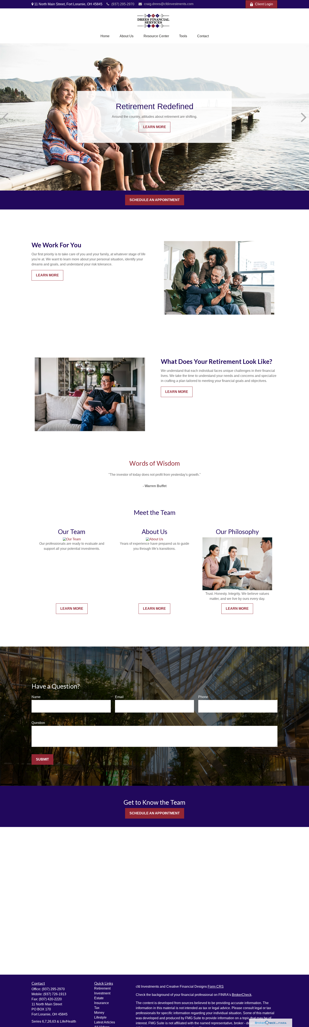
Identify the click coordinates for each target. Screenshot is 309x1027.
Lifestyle (100, 1017)
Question (38, 723)
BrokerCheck (241, 995)
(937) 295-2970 (122, 4)
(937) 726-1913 (54, 994)
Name (36, 697)
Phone (203, 697)
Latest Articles (104, 1022)
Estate (99, 998)
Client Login (264, 4)
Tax (96, 1008)
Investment (102, 993)
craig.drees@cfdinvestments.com (168, 4)
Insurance (101, 1003)
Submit (42, 759)
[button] (105, 36)
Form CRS (216, 986)
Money (99, 1012)
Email (119, 697)
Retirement (102, 988)
